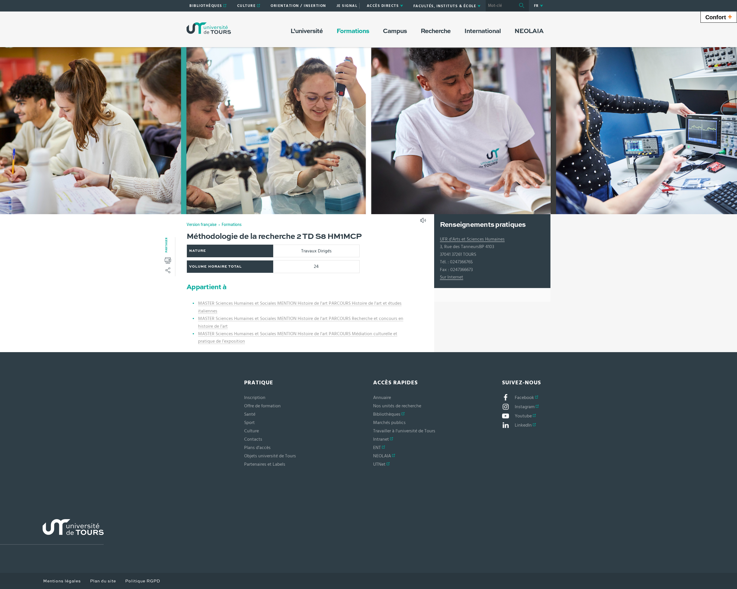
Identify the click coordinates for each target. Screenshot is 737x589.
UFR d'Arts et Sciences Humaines (472, 239)
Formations (232, 225)
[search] (500, 5)
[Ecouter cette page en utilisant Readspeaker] (423, 222)
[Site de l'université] (52, 532)
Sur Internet (451, 277)
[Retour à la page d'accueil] (209, 28)
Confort (718, 16)
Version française (201, 225)
